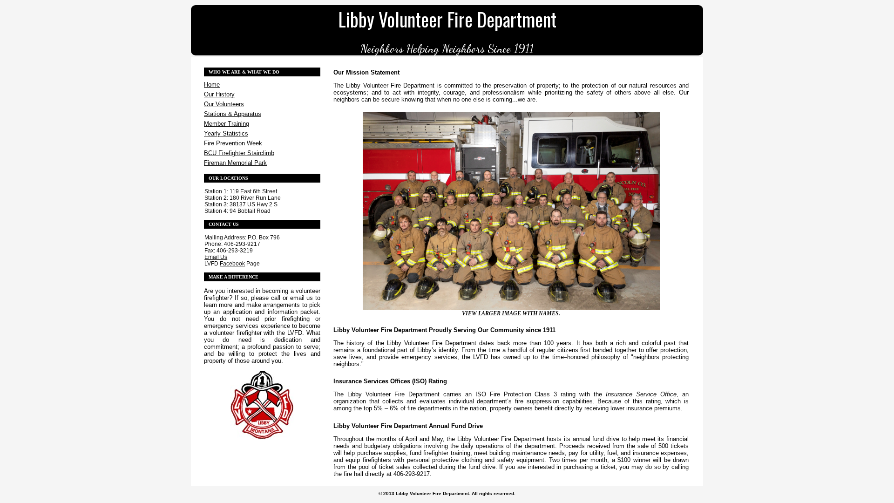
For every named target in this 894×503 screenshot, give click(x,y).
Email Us (215, 257)
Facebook (232, 263)
